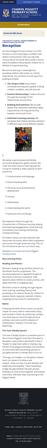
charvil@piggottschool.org (26, 436)
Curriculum (7, 42)
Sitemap (30, 418)
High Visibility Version (15, 415)
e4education (32, 413)
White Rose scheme (24, 308)
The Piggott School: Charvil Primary (18, 41)
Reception (19, 42)
